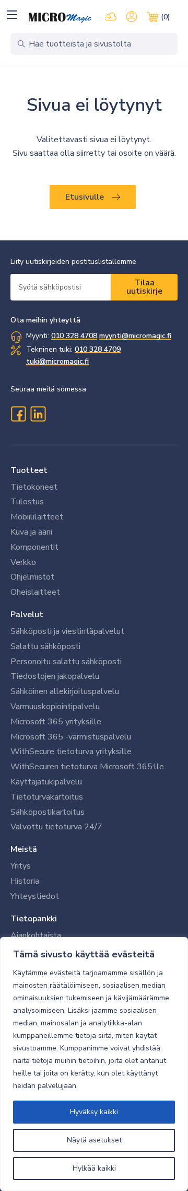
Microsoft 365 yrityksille (55, 721)
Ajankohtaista (35, 935)
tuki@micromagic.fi (57, 361)
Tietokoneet (33, 487)
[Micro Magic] (60, 18)
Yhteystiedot (34, 896)
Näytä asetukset (94, 1140)
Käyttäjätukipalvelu (46, 782)
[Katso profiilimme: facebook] (18, 414)
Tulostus (27, 501)
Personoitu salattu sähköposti (66, 661)
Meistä (23, 849)
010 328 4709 (98, 349)
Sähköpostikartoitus (47, 812)
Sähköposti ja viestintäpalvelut (67, 631)
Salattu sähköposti (45, 646)
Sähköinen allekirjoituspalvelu (64, 691)
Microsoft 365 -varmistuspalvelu (70, 737)
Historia (24, 881)
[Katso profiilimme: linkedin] (38, 414)
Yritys (20, 866)
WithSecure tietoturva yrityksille (71, 751)
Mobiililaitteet (36, 517)
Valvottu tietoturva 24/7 (56, 826)
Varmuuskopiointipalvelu (55, 706)
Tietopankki (33, 918)
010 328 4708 (74, 336)
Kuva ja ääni (31, 532)
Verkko (23, 562)
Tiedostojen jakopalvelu (54, 676)
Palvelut (26, 614)
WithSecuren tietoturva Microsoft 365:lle (87, 766)
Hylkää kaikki (94, 1168)
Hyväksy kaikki (94, 1112)
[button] (12, 14)
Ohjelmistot (32, 577)
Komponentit (34, 547)
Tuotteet (29, 470)
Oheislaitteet (35, 592)
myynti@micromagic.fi (135, 336)
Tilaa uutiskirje (144, 287)
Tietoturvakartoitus (46, 797)
